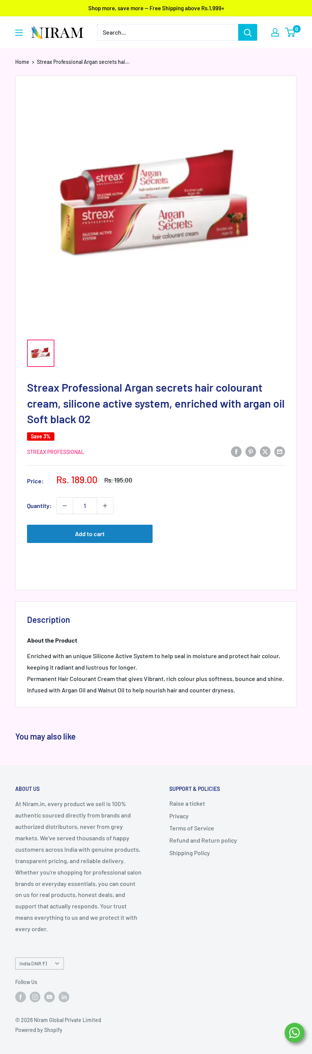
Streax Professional (55, 452)
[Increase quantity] (105, 506)
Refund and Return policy (203, 840)
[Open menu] (19, 33)
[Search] (247, 32)
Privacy (179, 815)
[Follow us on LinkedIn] (64, 996)
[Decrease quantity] (65, 506)
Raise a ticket (187, 803)
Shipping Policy (189, 852)
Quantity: (39, 505)
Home (22, 62)
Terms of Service (191, 828)
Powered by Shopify (38, 1030)
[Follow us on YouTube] (49, 996)
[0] (290, 32)
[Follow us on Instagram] (35, 996)
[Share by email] (279, 451)
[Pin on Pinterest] (250, 451)
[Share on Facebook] (236, 451)
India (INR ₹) (33, 963)
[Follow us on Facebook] (20, 996)
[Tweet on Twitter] (265, 451)
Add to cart (90, 533)
